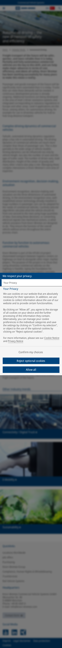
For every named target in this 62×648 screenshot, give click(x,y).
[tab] (31, 282)
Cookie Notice (51, 338)
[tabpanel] (31, 315)
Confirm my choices (31, 352)
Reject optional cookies (31, 361)
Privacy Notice (15, 341)
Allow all (31, 369)
